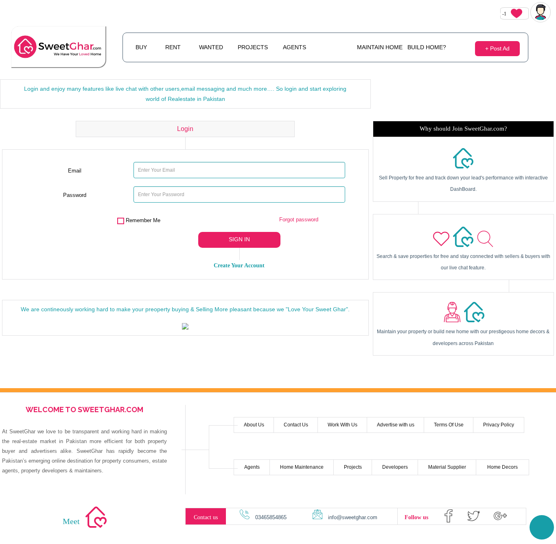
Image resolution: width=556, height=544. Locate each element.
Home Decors (502, 467)
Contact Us (296, 425)
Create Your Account (239, 265)
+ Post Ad (497, 48)
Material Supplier (447, 467)
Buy (141, 47)
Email (74, 171)
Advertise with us (395, 425)
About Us (254, 425)
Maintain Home (380, 47)
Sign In (239, 239)
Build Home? (426, 47)
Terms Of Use (449, 425)
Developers (395, 467)
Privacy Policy (498, 425)
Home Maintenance (302, 467)
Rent (173, 47)
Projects (253, 47)
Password (74, 195)
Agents (294, 47)
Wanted (211, 47)
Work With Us (342, 425)
